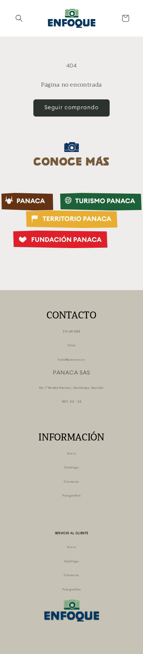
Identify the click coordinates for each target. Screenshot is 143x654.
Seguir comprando (71, 107)
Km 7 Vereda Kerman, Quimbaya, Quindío (71, 388)
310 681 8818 (71, 331)
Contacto (71, 481)
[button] (19, 18)
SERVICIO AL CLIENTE (71, 533)
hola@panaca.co (71, 359)
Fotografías (71, 495)
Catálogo (71, 467)
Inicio (71, 453)
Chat (71, 345)
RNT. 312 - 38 (71, 401)
